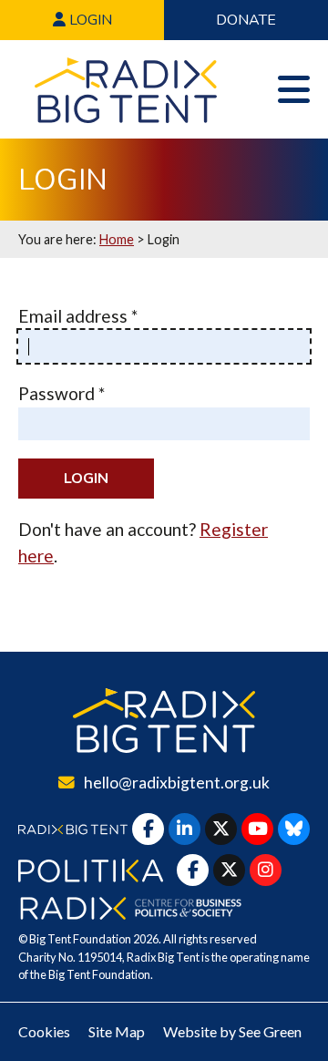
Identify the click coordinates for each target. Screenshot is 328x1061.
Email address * (78, 315)
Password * (61, 393)
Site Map (116, 1031)
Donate (246, 20)
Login (89, 20)
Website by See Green (232, 1031)
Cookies (44, 1031)
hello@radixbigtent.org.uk (177, 782)
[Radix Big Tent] (164, 720)
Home (116, 239)
